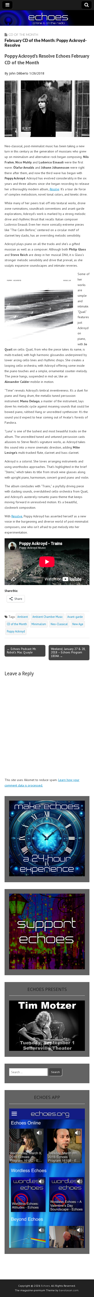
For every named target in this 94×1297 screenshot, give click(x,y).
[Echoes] (47, 18)
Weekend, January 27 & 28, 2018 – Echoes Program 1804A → (68, 652)
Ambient (22, 617)
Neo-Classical (59, 624)
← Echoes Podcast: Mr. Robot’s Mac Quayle (21, 651)
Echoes (45, 1285)
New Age (77, 624)
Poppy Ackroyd (16, 631)
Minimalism (38, 624)
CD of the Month (23, 34)
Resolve (16, 516)
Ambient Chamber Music (47, 617)
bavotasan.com (68, 1290)
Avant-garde (75, 617)
